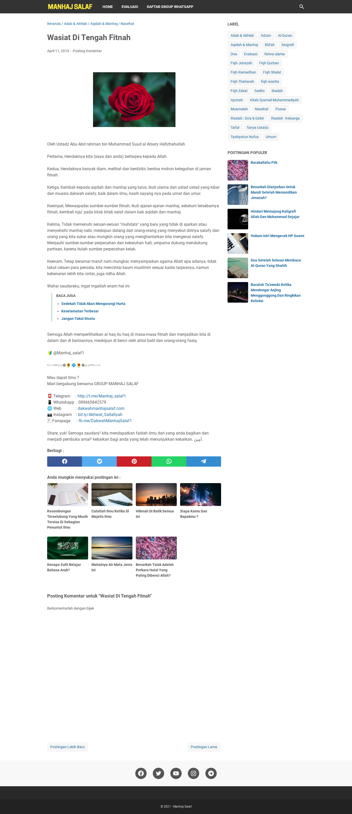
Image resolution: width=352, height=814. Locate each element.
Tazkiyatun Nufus (245, 137)
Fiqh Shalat (272, 72)
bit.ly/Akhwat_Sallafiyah (100, 414)
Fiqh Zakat (239, 91)
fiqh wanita (270, 81)
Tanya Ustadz (258, 127)
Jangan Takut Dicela (78, 318)
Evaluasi (130, 7)
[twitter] (99, 461)
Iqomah (237, 100)
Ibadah (277, 91)
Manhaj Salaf (182, 806)
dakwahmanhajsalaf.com (101, 408)
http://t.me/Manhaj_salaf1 (102, 396)
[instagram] (193, 773)
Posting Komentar (87, 51)
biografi (288, 45)
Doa (234, 54)
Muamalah (239, 109)
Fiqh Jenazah (241, 63)
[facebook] (64, 461)
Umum (271, 137)
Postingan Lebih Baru (67, 747)
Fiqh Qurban (269, 63)
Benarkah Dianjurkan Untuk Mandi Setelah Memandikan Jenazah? (274, 192)
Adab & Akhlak (242, 35)
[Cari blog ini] (302, 7)
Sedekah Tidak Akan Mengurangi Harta (93, 304)
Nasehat (262, 109)
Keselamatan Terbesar (80, 311)
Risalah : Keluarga (285, 118)
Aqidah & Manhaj (244, 45)
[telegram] (203, 461)
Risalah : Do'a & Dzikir (247, 118)
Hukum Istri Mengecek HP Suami (277, 236)
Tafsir (235, 127)
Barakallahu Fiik (264, 162)
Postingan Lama (204, 747)
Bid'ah (270, 45)
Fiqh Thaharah (242, 81)
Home (108, 7)
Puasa (280, 109)
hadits (260, 91)
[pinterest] (134, 461)
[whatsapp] (169, 461)
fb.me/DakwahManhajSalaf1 (105, 420)
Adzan (266, 35)
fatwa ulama (274, 54)
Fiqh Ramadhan (243, 72)
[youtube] (176, 773)
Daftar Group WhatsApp (170, 7)
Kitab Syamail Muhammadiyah (274, 100)
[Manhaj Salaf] (70, 6)
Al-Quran (285, 35)
